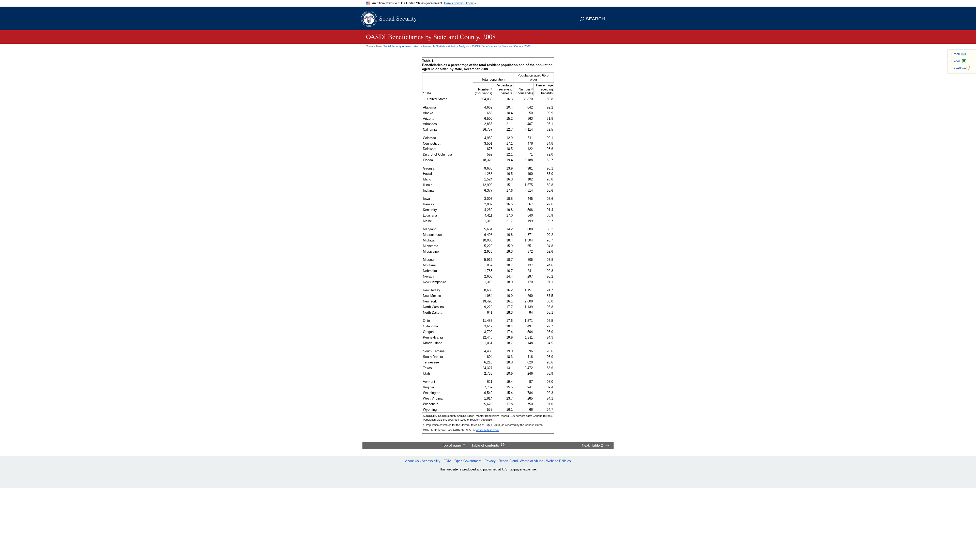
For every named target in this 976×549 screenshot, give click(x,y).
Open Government (467, 461)
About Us (412, 461)
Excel (955, 61)
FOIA (447, 461)
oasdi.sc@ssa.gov (487, 430)
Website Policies (558, 461)
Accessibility (431, 461)
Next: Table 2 (592, 445)
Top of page (451, 445)
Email (955, 54)
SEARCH (595, 18)
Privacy (490, 461)
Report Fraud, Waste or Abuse (521, 461)
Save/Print (959, 68)
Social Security (398, 18)
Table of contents (485, 445)
